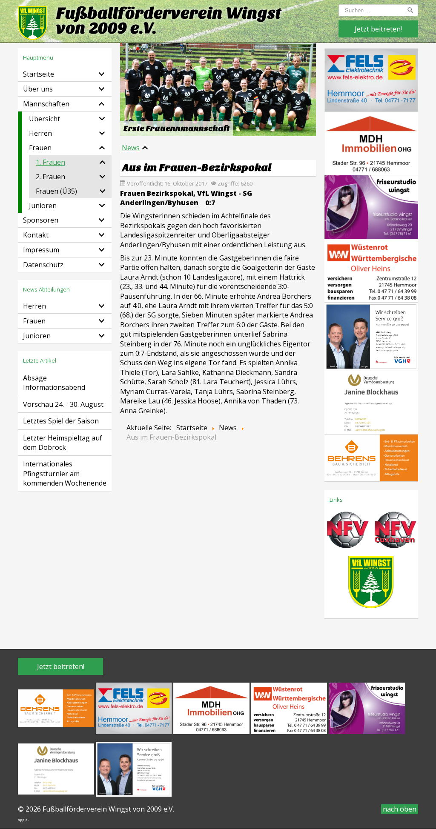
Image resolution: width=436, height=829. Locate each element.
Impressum (41, 249)
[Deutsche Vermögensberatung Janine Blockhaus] (371, 401)
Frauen (40, 147)
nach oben (399, 809)
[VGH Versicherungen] (371, 335)
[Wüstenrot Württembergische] (371, 269)
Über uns (38, 89)
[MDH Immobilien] (371, 142)
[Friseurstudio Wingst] (371, 206)
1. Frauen (50, 162)
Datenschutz (43, 264)
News (131, 147)
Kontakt (36, 235)
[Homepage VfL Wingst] (371, 584)
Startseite (38, 74)
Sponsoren (40, 220)
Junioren (43, 205)
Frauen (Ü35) (56, 191)
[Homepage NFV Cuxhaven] (394, 532)
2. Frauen (50, 176)
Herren (40, 133)
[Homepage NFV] (347, 532)
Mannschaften (46, 104)
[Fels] (371, 79)
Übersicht (44, 118)
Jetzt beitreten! (378, 29)
